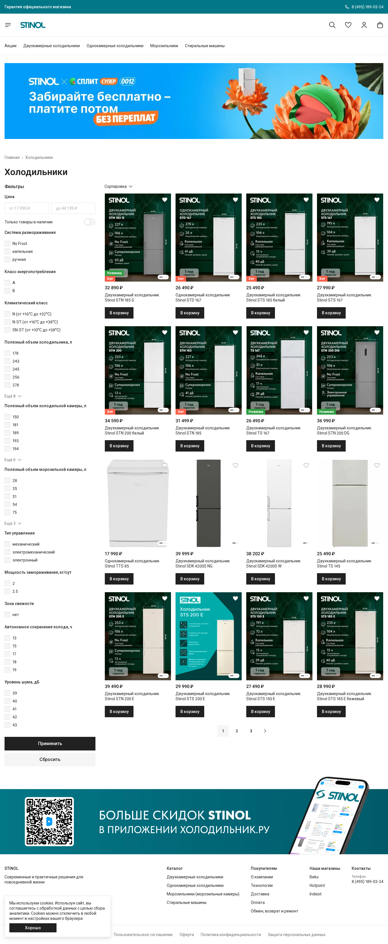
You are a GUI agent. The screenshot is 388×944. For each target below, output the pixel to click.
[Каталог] (8, 25)
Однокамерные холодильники (115, 45)
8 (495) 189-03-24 (367, 881)
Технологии (262, 885)
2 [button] (237, 731)
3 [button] (251, 731)
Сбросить (50, 759)
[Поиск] (332, 25)
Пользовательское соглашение (143, 934)
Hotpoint (317, 885)
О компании (262, 877)
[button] (348, 25)
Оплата (258, 902)
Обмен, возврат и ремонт (274, 911)
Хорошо (33, 928)
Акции (10, 45)
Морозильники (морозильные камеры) (203, 894)
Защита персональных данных (297, 934)
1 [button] (223, 731)
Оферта (187, 934)
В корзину (119, 313)
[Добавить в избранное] (164, 200)
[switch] (89, 222)
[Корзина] (380, 25)
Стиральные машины (205, 45)
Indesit (316, 894)
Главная (12, 157)
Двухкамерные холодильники (51, 45)
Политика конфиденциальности (231, 934)
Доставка (260, 894)
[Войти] (364, 25)
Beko (314, 877)
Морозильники (164, 45)
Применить (50, 743)
